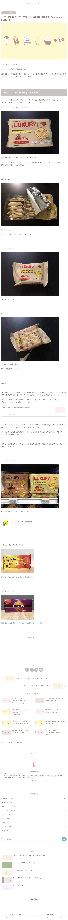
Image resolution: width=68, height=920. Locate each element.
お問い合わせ (50, 915)
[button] (41, 670)
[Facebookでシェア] (32, 670)
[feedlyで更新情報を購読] (33, 781)
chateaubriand (34, 771)
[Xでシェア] (27, 670)
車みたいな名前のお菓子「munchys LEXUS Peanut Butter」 (22, 623)
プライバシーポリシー (17, 915)
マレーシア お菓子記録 (9, 12)
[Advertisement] (34, 650)
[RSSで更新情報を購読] (35, 781)
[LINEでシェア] (36, 670)
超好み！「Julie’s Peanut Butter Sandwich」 (17, 577)
